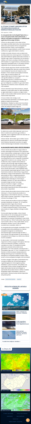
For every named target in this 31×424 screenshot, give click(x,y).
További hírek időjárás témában (10, 341)
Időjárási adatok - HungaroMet (15, 421)
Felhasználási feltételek (22, 413)
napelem (19, 279)
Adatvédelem (10, 416)
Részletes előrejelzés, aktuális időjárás (16, 287)
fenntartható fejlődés (10, 279)
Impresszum (15, 419)
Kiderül (4, 2)
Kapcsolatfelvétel (20, 416)
